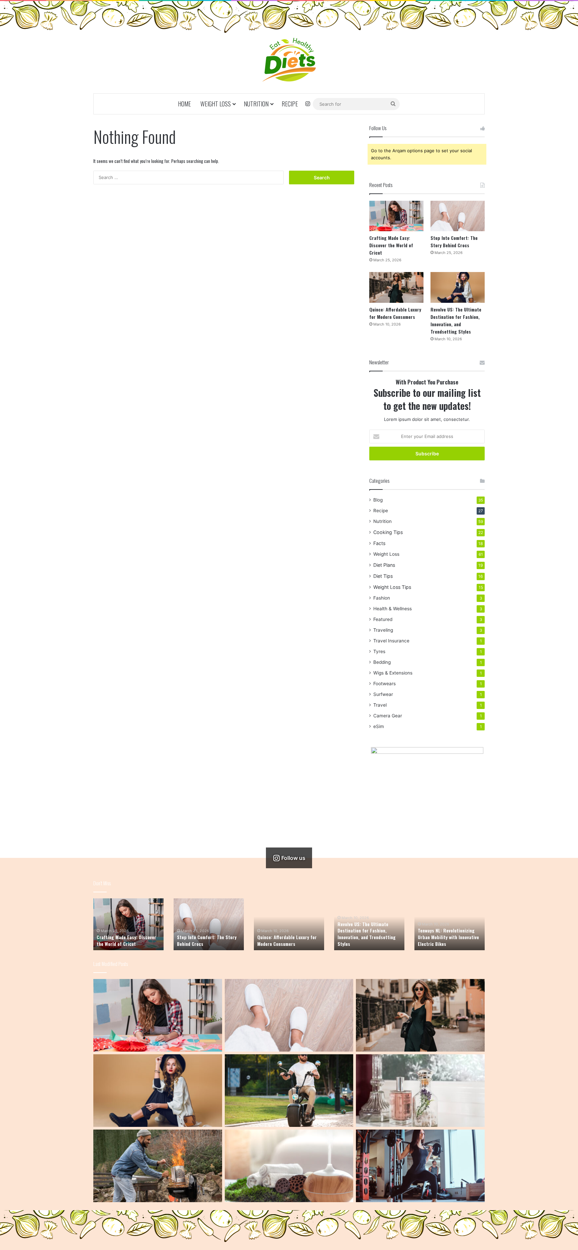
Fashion (381, 598)
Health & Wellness (392, 608)
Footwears (384, 683)
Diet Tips (383, 576)
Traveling (383, 630)
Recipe (290, 103)
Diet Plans (384, 565)
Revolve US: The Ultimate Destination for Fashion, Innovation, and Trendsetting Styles (455, 320)
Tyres (379, 651)
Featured (382, 619)
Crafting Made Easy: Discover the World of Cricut (391, 245)
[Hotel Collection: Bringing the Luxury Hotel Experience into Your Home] (289, 1166)
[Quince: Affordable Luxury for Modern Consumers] (396, 287)
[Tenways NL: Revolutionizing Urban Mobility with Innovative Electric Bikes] (289, 1090)
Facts (379, 543)
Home (184, 103)
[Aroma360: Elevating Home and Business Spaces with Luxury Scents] (420, 1090)
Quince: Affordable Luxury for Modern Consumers (395, 313)
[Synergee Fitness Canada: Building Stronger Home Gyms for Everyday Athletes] (420, 1166)
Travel (380, 705)
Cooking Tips (388, 532)
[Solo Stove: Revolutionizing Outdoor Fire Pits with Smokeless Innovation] (157, 1166)
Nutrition (256, 103)
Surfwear (383, 694)
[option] (128, 924)
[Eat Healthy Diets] (289, 60)
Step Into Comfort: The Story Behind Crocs (454, 241)
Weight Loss (215, 103)
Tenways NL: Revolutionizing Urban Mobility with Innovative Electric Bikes (448, 937)
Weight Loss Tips (392, 587)
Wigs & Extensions (392, 673)
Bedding (382, 662)
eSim (378, 726)
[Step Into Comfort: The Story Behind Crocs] (457, 216)
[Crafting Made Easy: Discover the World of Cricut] (396, 216)
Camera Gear (387, 715)
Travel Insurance (391, 640)
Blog (378, 500)
